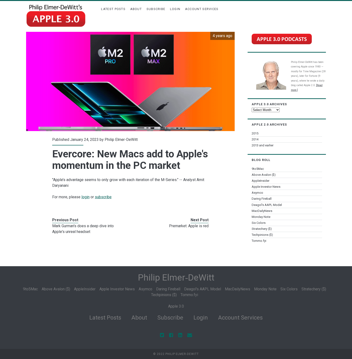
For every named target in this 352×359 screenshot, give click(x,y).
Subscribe (156, 9)
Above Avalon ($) (264, 175)
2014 (255, 139)
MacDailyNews (262, 211)
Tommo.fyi (259, 241)
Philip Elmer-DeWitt (121, 139)
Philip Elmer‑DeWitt (176, 277)
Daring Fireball (262, 198)
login (85, 197)
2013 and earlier (262, 145)
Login (175, 9)
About (136, 9)
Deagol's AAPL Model (267, 205)
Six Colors (259, 223)
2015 (255, 133)
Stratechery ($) (262, 229)
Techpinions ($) (262, 235)
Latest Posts (113, 9)
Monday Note (261, 217)
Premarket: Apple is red (189, 226)
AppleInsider (260, 180)
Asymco (257, 192)
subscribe (103, 197)
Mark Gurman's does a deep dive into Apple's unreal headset (83, 229)
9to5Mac (258, 169)
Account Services (202, 9)
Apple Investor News (266, 186)
